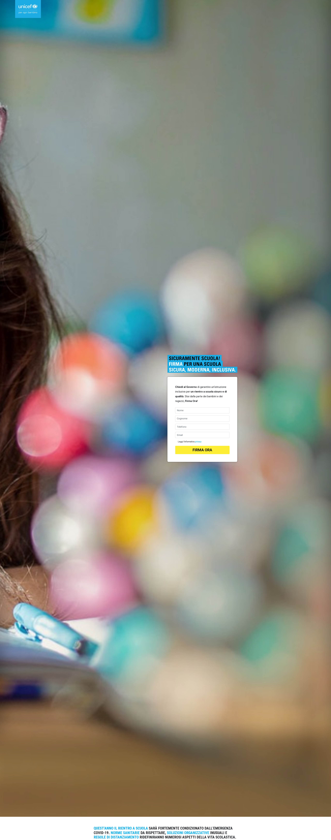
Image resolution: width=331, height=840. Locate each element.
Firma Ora (202, 450)
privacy (198, 441)
